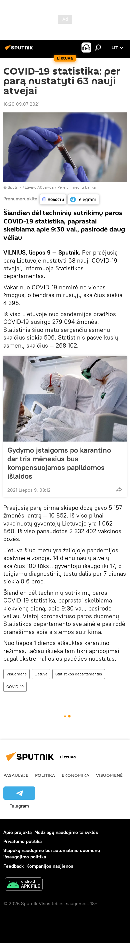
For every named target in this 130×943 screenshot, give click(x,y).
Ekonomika (75, 775)
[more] (119, 489)
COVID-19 (15, 686)
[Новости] (53, 199)
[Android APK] (23, 884)
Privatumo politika (22, 841)
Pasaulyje (15, 775)
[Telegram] (83, 199)
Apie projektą (17, 832)
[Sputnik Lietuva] (20, 50)
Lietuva (41, 673)
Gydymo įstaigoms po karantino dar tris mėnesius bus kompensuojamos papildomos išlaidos (59, 463)
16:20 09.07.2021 (21, 104)
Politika (45, 775)
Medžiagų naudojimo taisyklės (66, 832)
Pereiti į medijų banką (76, 187)
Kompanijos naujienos (49, 866)
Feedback (13, 866)
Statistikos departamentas (78, 673)
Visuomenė (16, 673)
